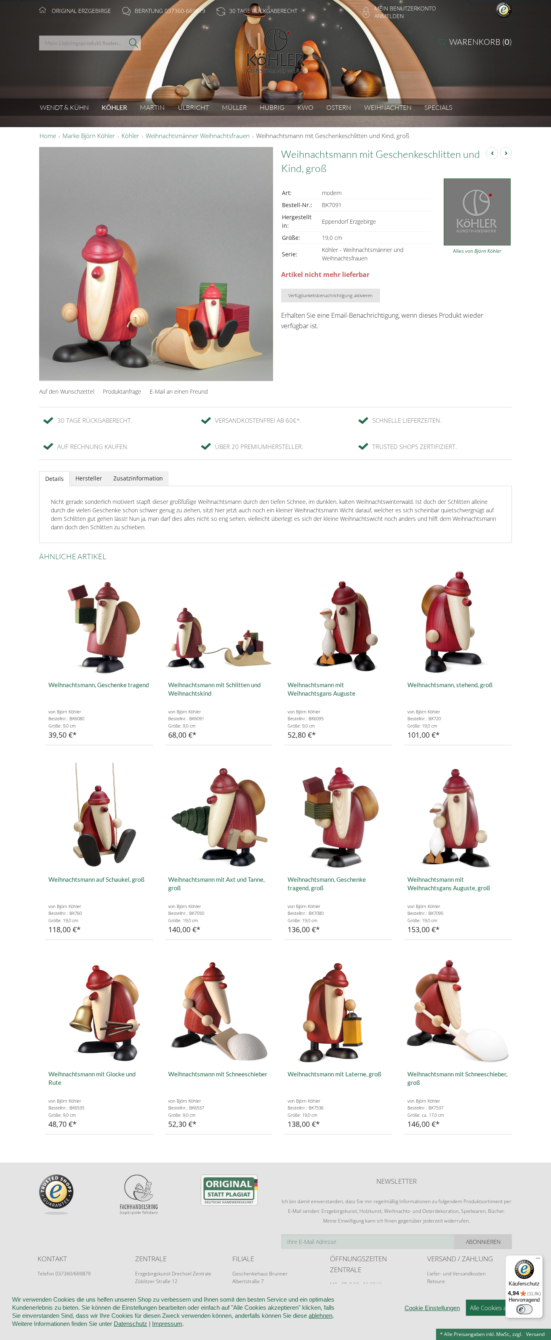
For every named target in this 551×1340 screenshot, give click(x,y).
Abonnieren (483, 1242)
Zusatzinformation (138, 478)
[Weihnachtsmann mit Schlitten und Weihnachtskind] (219, 622)
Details (54, 478)
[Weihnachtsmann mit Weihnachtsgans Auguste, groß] (458, 816)
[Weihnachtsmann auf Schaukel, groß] (99, 816)
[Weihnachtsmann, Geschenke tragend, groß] (338, 816)
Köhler (130, 136)
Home (48, 136)
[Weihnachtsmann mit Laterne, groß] (338, 1011)
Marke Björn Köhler (89, 136)
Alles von (477, 250)
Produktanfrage (122, 391)
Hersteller (88, 478)
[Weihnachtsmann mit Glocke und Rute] (99, 1011)
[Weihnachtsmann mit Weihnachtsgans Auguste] (338, 622)
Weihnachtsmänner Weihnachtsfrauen (198, 136)
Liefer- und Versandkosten (456, 1273)
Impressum (167, 1323)
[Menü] (538, 1260)
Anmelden (389, 16)
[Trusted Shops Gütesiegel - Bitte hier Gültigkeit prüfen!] (504, 9)
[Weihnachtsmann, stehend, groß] (458, 622)
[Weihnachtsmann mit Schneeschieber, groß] (458, 1011)
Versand (535, 1334)
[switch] (524, 1309)
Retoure (436, 1281)
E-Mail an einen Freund (179, 391)
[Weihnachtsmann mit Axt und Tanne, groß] (219, 816)
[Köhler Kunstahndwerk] (275, 53)
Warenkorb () (480, 42)
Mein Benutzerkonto (405, 8)
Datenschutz (130, 1323)
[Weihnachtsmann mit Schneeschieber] (219, 1011)
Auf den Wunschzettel (66, 391)
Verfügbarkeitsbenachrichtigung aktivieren (330, 295)
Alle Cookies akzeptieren (502, 1308)
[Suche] (134, 43)
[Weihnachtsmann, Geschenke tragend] (99, 622)
